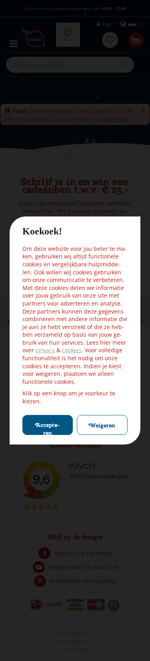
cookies (72, 350)
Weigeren (102, 425)
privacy (46, 350)
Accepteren (47, 428)
